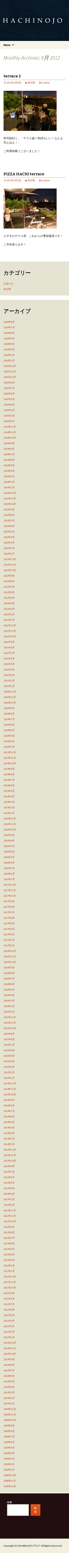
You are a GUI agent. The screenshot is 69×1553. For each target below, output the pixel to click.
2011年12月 (10, 1276)
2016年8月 (9, 973)
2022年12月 (10, 559)
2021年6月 (9, 658)
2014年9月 (9, 1100)
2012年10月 (10, 1221)
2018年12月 (10, 818)
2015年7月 (9, 1044)
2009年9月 (9, 1425)
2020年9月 (9, 708)
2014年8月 (9, 1105)
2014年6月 (9, 1116)
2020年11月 (10, 697)
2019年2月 (9, 807)
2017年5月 (9, 923)
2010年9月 (9, 1359)
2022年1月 (9, 619)
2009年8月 (9, 1431)
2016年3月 (9, 1000)
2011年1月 (9, 1337)
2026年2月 (9, 355)
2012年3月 (9, 1260)
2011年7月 (9, 1304)
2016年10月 (10, 962)
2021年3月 (9, 675)
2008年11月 (10, 1480)
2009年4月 (9, 1453)
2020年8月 (9, 713)
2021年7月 (9, 653)
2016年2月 (9, 1006)
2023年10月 (10, 504)
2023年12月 (10, 493)
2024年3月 (9, 476)
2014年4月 (9, 1127)
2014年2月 (9, 1138)
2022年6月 (9, 592)
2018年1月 (9, 879)
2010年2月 (9, 1398)
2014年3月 (9, 1133)
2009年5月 (9, 1447)
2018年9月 (9, 835)
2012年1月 (9, 1271)
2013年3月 (9, 1193)
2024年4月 (9, 470)
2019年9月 (9, 768)
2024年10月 (10, 437)
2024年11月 (10, 432)
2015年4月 (9, 1061)
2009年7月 (9, 1436)
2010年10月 (10, 1353)
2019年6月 (9, 785)
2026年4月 (9, 344)
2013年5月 (9, 1182)
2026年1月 (9, 360)
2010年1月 (9, 1403)
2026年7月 (9, 327)
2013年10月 (10, 1160)
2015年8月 (9, 1039)
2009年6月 (9, 1442)
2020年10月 (10, 702)
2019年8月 (9, 774)
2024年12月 (10, 426)
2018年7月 (9, 846)
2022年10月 (10, 570)
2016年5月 (9, 989)
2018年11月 (10, 824)
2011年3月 (9, 1326)
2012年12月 (10, 1210)
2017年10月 (10, 895)
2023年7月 (9, 520)
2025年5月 (9, 399)
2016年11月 (10, 956)
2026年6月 (9, 332)
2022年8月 (9, 581)
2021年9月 (9, 642)
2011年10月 (10, 1287)
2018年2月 (9, 873)
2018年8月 (9, 840)
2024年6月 (9, 459)
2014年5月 (9, 1122)
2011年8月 (9, 1298)
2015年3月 (9, 1066)
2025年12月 (10, 366)
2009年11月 (10, 1414)
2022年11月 (10, 564)
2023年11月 (10, 498)
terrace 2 (12, 76)
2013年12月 (10, 1149)
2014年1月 (9, 1144)
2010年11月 (10, 1348)
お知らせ (8, 283)
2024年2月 (9, 481)
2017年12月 (10, 884)
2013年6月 (9, 1177)
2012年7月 (9, 1238)
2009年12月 (10, 1409)
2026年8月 (9, 321)
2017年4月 (9, 928)
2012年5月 (9, 1249)
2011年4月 (9, 1320)
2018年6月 (9, 851)
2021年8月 (9, 647)
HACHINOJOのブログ (29, 1545)
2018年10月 (10, 829)
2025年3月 (9, 410)
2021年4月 (9, 669)
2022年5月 (9, 597)
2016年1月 (9, 1011)
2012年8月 (9, 1232)
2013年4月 (9, 1188)
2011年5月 (9, 1315)
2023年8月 (9, 515)
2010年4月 (9, 1387)
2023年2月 (9, 548)
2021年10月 (10, 636)
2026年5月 (9, 338)
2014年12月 (10, 1083)
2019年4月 (9, 796)
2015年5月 (9, 1055)
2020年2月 (9, 741)
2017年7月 (9, 912)
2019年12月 (10, 752)
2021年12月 (10, 625)
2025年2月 (9, 415)
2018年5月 (9, 857)
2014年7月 (9, 1111)
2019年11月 (10, 757)
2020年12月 (10, 691)
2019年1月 (9, 813)
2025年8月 (9, 382)
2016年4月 (9, 995)
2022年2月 (9, 614)
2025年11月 (10, 371)
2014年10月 (10, 1094)
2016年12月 (10, 951)
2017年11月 (10, 890)
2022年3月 (9, 608)
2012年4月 (9, 1254)
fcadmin (45, 82)
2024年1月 (9, 487)
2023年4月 (9, 537)
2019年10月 (10, 763)
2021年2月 (9, 680)
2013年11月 (10, 1155)
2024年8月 (9, 448)
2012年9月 (9, 1226)
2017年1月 (9, 945)
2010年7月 (9, 1370)
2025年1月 (9, 421)
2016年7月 (9, 978)
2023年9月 (9, 509)
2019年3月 (9, 802)
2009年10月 (10, 1420)
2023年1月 (9, 553)
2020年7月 (9, 719)
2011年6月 (9, 1309)
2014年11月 (10, 1089)
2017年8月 (9, 906)
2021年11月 (10, 630)
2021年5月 (9, 664)
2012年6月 (9, 1243)
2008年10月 (10, 1486)
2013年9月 (9, 1166)
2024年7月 (9, 454)
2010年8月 (9, 1364)
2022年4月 (9, 603)
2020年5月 (9, 730)
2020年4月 (9, 735)
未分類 (31, 82)
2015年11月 (10, 1022)
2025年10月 (10, 377)
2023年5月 (9, 531)
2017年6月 (9, 917)
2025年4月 (9, 404)
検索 (9, 1502)
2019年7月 (9, 779)
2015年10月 (10, 1028)
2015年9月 (9, 1033)
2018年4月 (9, 862)
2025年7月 (9, 388)
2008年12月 (10, 1475)
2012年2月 (9, 1265)
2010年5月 (9, 1381)
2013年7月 (9, 1171)
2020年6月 (9, 724)
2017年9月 (9, 901)
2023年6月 (9, 526)
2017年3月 (9, 934)
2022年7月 (9, 586)
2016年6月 (9, 984)
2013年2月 (9, 1199)
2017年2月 (9, 940)
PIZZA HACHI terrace (24, 174)
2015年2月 (9, 1072)
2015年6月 (9, 1050)
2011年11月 (10, 1282)
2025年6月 (9, 393)
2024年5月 (9, 465)
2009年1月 (9, 1469)
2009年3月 (9, 1458)
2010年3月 (9, 1392)
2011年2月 (9, 1331)
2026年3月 (9, 349)
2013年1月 (9, 1204)
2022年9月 (9, 575)
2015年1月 (9, 1077)
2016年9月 (9, 967)
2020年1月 (9, 746)
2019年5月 (9, 791)
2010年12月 (10, 1342)
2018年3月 (9, 868)
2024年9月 (9, 443)
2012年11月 (10, 1215)
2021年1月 (9, 686)
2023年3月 (9, 542)
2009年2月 (9, 1464)
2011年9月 (9, 1293)
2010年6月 (9, 1375)
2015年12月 (10, 1017)
